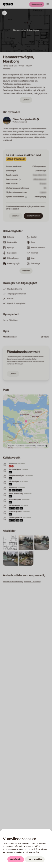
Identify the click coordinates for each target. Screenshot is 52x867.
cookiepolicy (34, 852)
